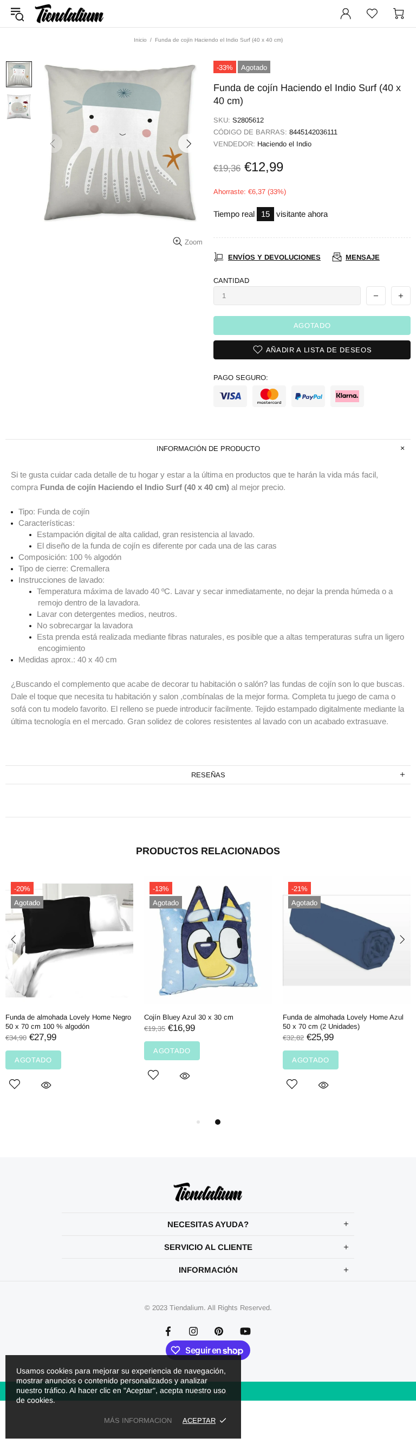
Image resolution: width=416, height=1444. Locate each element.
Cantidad (231, 280)
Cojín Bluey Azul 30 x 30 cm (188, 1017)
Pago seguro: (240, 377)
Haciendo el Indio (284, 144)
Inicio (140, 40)
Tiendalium (69, 13)
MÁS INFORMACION (138, 1420)
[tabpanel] (69, 996)
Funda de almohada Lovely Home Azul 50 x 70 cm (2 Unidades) (343, 1021)
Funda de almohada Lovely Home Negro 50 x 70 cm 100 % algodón (68, 1021)
